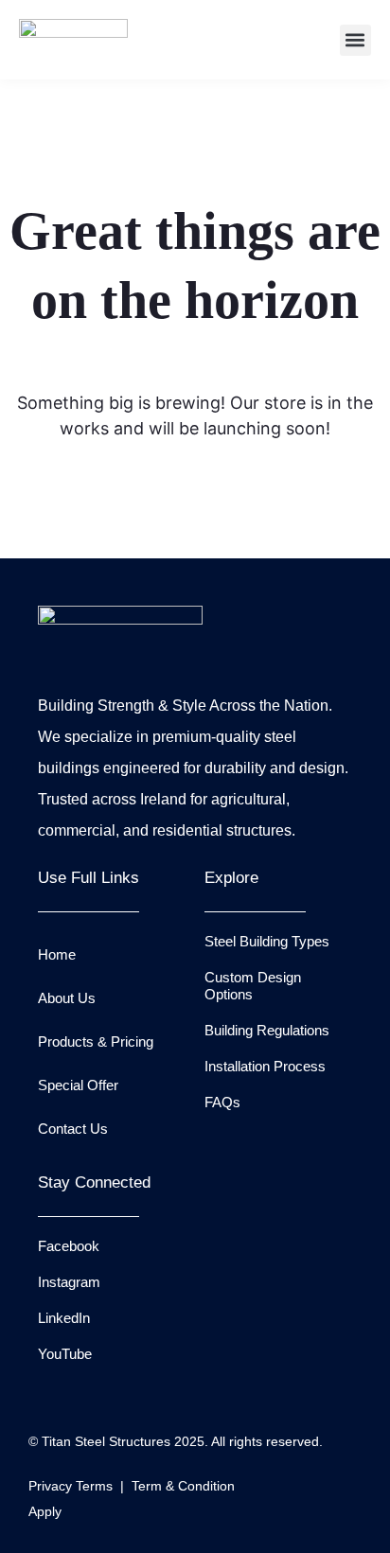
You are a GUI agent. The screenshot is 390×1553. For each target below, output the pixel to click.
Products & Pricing (95, 1041)
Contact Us (73, 1129)
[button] (355, 40)
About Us (67, 998)
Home (57, 954)
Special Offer (78, 1085)
